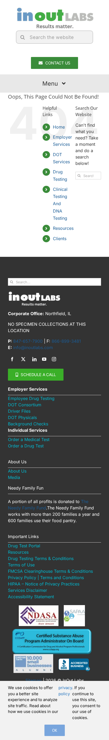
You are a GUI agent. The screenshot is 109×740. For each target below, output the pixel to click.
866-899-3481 (66, 341)
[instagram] (54, 359)
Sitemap (33, 680)
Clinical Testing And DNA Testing (60, 204)
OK (54, 730)
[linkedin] (34, 359)
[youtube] (44, 359)
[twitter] (23, 359)
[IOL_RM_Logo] (54, 8)
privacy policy (65, 690)
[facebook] (12, 359)
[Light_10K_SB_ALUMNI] (33, 656)
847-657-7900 (28, 341)
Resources (63, 228)
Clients (59, 238)
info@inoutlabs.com (33, 347)
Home (59, 127)
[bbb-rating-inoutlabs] (74, 660)
